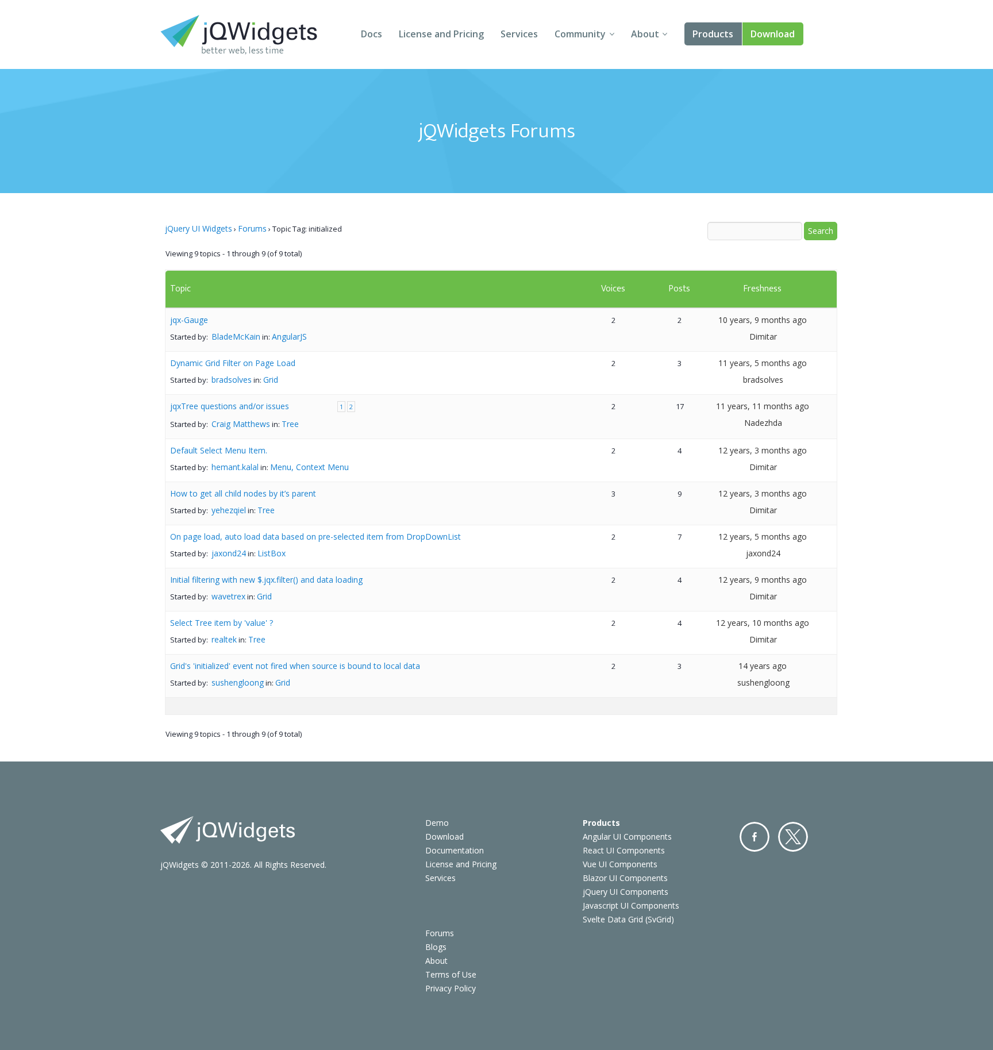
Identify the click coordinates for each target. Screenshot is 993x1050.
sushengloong (237, 682)
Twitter (793, 837)
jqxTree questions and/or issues (229, 406)
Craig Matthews (240, 423)
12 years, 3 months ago (762, 450)
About (645, 34)
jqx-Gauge (189, 319)
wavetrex (228, 596)
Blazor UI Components (625, 877)
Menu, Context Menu (309, 466)
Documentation (454, 850)
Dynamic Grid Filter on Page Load (232, 362)
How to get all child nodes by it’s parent (243, 493)
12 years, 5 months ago (762, 536)
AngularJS (289, 336)
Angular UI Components (627, 836)
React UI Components (624, 850)
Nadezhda (763, 422)
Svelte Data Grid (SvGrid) (628, 919)
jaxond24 (228, 553)
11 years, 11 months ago (762, 406)
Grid (270, 379)
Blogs (436, 946)
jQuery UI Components (625, 891)
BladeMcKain (235, 336)
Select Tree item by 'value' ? (221, 622)
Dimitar (763, 336)
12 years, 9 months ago (762, 579)
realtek (224, 639)
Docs (371, 34)
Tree (290, 423)
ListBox (271, 553)
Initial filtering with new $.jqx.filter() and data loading (266, 579)
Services (519, 34)
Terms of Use (450, 974)
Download (772, 34)
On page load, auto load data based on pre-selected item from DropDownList (315, 536)
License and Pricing (441, 34)
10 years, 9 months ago (762, 319)
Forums (252, 228)
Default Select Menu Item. (218, 450)
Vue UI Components (620, 864)
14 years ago (762, 665)
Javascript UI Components (631, 905)
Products (712, 34)
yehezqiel (228, 510)
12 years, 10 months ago (762, 622)
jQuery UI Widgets (198, 228)
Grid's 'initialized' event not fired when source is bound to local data (295, 665)
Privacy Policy (450, 988)
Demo (437, 822)
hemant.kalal (235, 466)
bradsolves (231, 379)
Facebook (754, 837)
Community (580, 34)
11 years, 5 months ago (762, 362)
